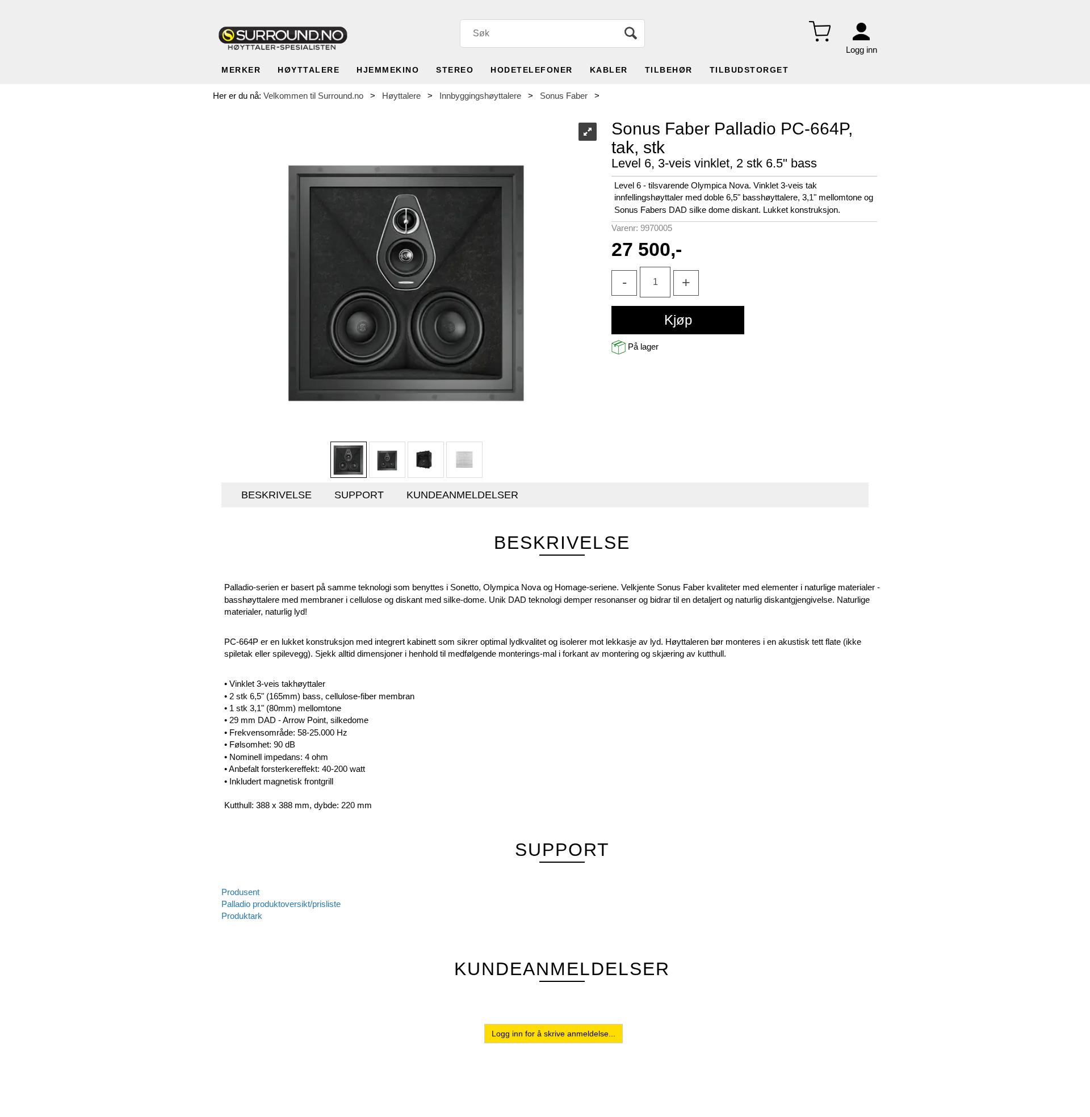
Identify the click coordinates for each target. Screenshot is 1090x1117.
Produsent (240, 892)
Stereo (454, 69)
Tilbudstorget (749, 69)
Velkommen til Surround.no (313, 95)
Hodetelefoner (532, 69)
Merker (241, 69)
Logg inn (861, 49)
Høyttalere (308, 69)
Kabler (609, 69)
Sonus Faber (564, 95)
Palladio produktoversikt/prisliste (281, 904)
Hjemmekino (388, 69)
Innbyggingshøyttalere (480, 95)
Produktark (241, 916)
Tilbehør (669, 69)
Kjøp (678, 319)
